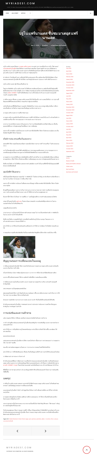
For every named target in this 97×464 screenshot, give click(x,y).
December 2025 (70, 82)
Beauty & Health (70, 160)
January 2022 (69, 146)
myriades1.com (20, 3)
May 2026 (68, 68)
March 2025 (69, 101)
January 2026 (69, 79)
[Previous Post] (17, 430)
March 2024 (69, 121)
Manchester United (17, 419)
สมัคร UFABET (12, 93)
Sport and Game (70, 169)
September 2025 (70, 90)
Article (23, 13)
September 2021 (70, 151)
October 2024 (69, 112)
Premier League (25, 419)
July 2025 (68, 96)
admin (46, 45)
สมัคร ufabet (15, 13)
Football (10, 419)
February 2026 (69, 76)
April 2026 (68, 71)
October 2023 (69, 126)
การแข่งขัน (47, 419)
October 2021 (69, 148)
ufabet (43, 419)
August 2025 (69, 93)
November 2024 (70, 110)
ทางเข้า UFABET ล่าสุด (10, 365)
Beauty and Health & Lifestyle (73, 163)
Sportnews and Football (59, 45)
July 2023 (68, 129)
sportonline (38, 419)
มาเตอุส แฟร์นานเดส (24, 66)
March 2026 (69, 73)
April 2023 (68, 132)
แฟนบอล (56, 419)
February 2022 (69, 143)
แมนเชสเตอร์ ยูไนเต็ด (9, 68)
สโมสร (51, 419)
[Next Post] (45, 430)
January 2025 (69, 104)
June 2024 (68, 118)
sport (30, 419)
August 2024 (69, 115)
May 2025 (68, 98)
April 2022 (68, 137)
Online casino (69, 166)
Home (7, 13)
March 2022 (69, 140)
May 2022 (68, 134)
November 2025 (70, 85)
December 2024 (70, 107)
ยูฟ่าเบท (19, 201)
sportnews (34, 419)
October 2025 (69, 87)
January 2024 (69, 123)
